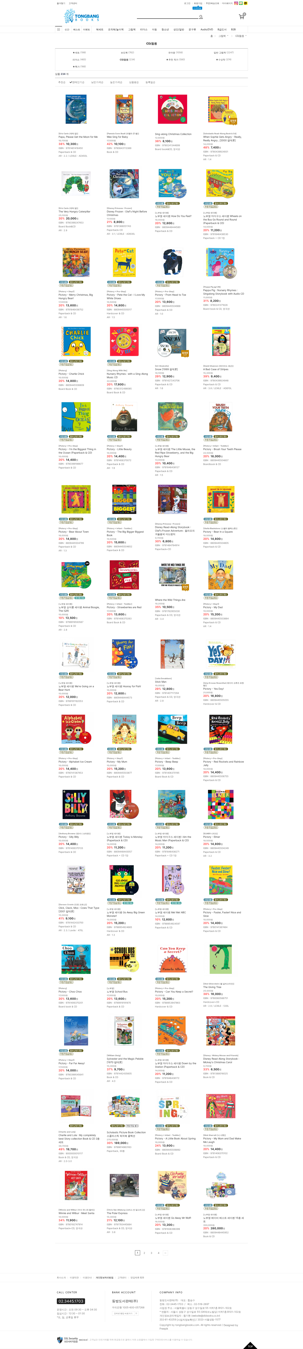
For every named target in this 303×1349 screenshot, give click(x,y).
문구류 (192, 29)
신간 (67, 29)
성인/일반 (178, 29)
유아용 (171, 52)
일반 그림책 (220, 52)
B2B (233, 29)
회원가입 (198, 3)
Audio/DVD (207, 29)
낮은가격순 (97, 82)
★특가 (76, 66)
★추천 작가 (172, 59)
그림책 (132, 29)
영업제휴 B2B (137, 1277)
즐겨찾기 (61, 3)
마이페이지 (227, 3)
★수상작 (220, 59)
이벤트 (86, 29)
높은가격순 (116, 82)
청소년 (165, 29)
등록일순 (150, 82)
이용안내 (87, 1277)
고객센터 (73, 3)
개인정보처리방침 (104, 1277)
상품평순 (134, 82)
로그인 (187, 3)
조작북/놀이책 (116, 29)
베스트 (76, 29)
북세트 (99, 29)
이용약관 (74, 1277)
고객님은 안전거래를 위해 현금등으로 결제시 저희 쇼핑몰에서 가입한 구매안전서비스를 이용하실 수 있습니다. (141, 1339)
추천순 (62, 82)
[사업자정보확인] (186, 1319)
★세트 (76, 52)
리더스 (143, 29)
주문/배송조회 (212, 3)
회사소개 (61, 1277)
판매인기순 (78, 82)
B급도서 (222, 29)
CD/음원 (239, 35)
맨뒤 (165, 1253)
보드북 (124, 52)
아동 (154, 29)
